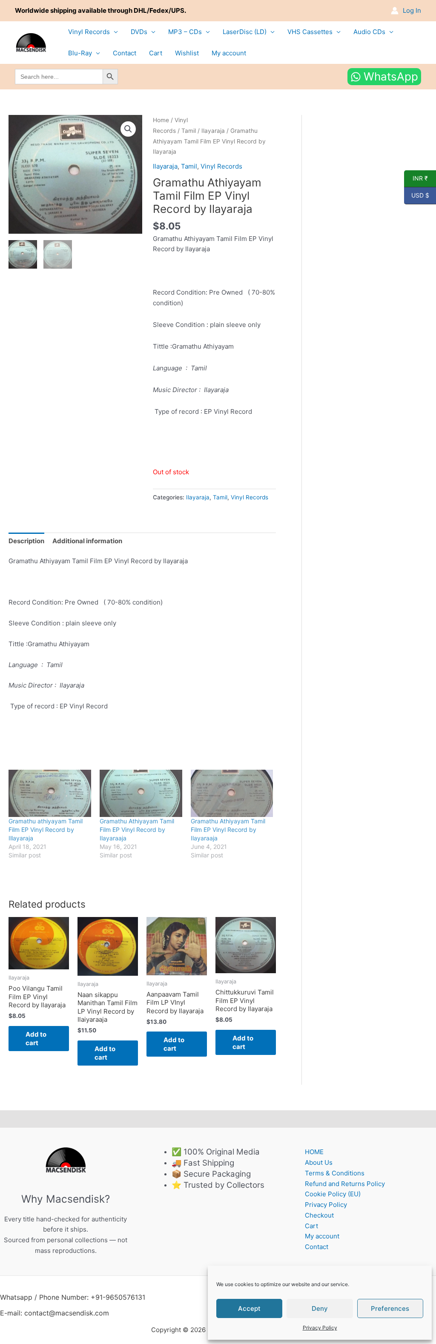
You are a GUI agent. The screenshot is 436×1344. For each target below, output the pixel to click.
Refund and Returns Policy (345, 1184)
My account (229, 53)
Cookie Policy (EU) (333, 1194)
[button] (128, 129)
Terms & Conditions (334, 1173)
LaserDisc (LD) (245, 32)
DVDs (139, 32)
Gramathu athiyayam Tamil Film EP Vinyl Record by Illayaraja (46, 829)
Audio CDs (369, 32)
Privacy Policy (320, 1327)
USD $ (416, 195)
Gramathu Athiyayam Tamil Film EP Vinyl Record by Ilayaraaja (137, 829)
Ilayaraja (213, 130)
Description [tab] (26, 541)
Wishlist (187, 53)
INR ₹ (416, 178)
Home (161, 120)
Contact (124, 53)
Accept (249, 1308)
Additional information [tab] (87, 541)
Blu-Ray (80, 53)
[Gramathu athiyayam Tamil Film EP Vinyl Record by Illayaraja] (50, 793)
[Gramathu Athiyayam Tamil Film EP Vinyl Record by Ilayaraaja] (141, 793)
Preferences (390, 1308)
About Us (319, 1162)
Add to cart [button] (36, 1038)
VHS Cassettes (310, 32)
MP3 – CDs (185, 32)
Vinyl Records (89, 32)
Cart (155, 53)
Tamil (188, 130)
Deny (320, 1308)
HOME (314, 1152)
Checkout (319, 1215)
